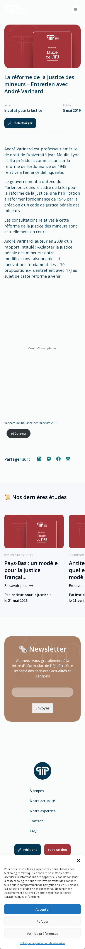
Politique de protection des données (42, 943)
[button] (78, 860)
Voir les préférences (42, 933)
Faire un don (57, 850)
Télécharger (23, 123)
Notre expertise (43, 811)
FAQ (33, 831)
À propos (37, 790)
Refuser (42, 921)
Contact (36, 821)
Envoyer (42, 708)
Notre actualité (42, 800)
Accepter (43, 909)
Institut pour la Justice (23, 110)
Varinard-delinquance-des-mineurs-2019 (30, 423)
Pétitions (30, 850)
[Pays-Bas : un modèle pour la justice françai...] (34, 531)
